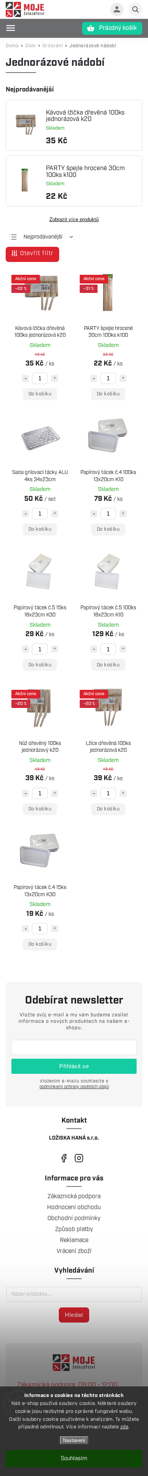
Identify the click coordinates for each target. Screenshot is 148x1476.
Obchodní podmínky (74, 1218)
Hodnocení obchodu (74, 1207)
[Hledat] (135, 9)
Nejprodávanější (43, 237)
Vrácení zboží (74, 1251)
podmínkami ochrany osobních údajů (74, 1087)
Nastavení (74, 1440)
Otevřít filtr (37, 253)
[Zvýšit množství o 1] (54, 378)
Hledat (74, 1315)
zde (124, 1427)
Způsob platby (74, 1229)
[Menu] (10, 28)
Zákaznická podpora (74, 1196)
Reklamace (74, 1240)
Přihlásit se (74, 1066)
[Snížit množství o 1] (25, 378)
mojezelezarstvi (63, 1158)
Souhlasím (74, 1458)
